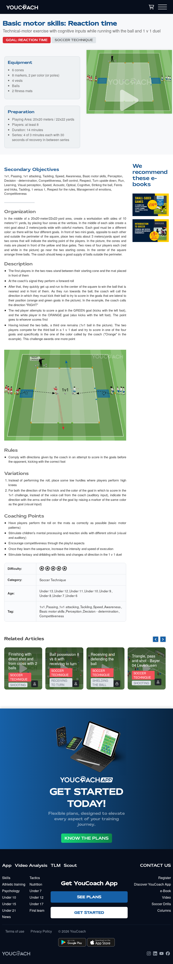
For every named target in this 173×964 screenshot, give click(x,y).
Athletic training (13, 884)
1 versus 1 (38, 189)
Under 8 (45, 595)
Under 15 (9, 903)
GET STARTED (89, 912)
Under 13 (46, 591)
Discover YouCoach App (152, 884)
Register (164, 877)
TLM (56, 865)
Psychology (11, 890)
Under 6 (71, 595)
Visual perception (29, 185)
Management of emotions (94, 189)
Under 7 (58, 595)
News (6, 916)
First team (37, 910)
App (7, 865)
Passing (16, 176)
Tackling (48, 176)
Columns (164, 910)
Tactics (35, 877)
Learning (10, 185)
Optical (71, 185)
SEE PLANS (89, 896)
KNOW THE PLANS (87, 838)
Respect (85, 180)
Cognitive (83, 185)
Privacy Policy (41, 931)
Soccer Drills (161, 903)
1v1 (6, 176)
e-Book (165, 890)
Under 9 (105, 591)
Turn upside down (104, 180)
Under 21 (9, 910)
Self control (70, 180)
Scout (70, 865)
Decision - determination (20, 180)
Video (166, 897)
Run (121, 180)
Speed (59, 176)
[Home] (48, 6)
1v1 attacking (32, 176)
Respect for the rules (61, 189)
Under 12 (61, 591)
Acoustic (59, 185)
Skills (6, 877)
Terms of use (14, 931)
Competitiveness (50, 180)
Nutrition (36, 884)
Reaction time (32, 40)
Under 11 (76, 591)
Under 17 (36, 903)
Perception (115, 176)
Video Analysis (31, 865)
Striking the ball (102, 185)
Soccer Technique (74, 40)
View (150, 211)
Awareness (73, 176)
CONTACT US (155, 865)
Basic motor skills (94, 176)
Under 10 (91, 591)
